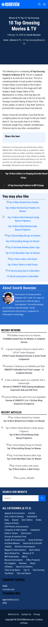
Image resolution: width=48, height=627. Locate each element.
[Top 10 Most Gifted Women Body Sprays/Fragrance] (22, 219)
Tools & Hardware (12, 570)
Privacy (37, 614)
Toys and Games (24, 573)
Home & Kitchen (35, 540)
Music (24, 556)
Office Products (33, 560)
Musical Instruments (14, 560)
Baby (7, 520)
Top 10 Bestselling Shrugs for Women (22, 241)
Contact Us (26, 614)
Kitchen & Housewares (25, 546)
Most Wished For (12, 553)
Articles (31, 513)
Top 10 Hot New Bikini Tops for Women (22, 253)
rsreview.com (8, 589)
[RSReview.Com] (10, 4)
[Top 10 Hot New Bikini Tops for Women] (22, 247)
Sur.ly (16, 599)
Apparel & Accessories (15, 513)
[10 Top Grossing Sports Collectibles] (23, 270)
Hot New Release (12, 543)
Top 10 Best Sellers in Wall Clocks (23, 264)
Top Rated (9, 573)
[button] (39, 4)
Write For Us (13, 614)
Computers (35, 530)
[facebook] (45, 321)
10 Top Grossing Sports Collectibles (23, 276)
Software (9, 566)
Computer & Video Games (16, 530)
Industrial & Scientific (32, 543)
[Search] (42, 498)
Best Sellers (27, 520)
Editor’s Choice (11, 533)
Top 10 (23, 18)
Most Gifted (34, 550)
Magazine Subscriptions (15, 550)
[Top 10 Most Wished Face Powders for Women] (23, 202)
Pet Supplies (10, 563)
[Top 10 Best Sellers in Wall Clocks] (22, 259)
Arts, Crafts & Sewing (14, 516)
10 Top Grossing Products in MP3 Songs (26, 185)
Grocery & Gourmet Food (15, 536)
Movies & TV (14, 18)
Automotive (32, 516)
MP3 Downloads (12, 556)
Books (38, 520)
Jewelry (8, 546)
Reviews (23, 563)
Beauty (15, 520)
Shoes (33, 563)
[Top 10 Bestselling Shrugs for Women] (22, 235)
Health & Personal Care (15, 540)
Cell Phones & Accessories (17, 526)
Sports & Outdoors (24, 566)
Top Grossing (33, 18)
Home (5, 40)
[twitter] (44, 321)
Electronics (26, 533)
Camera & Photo (12, 523)
